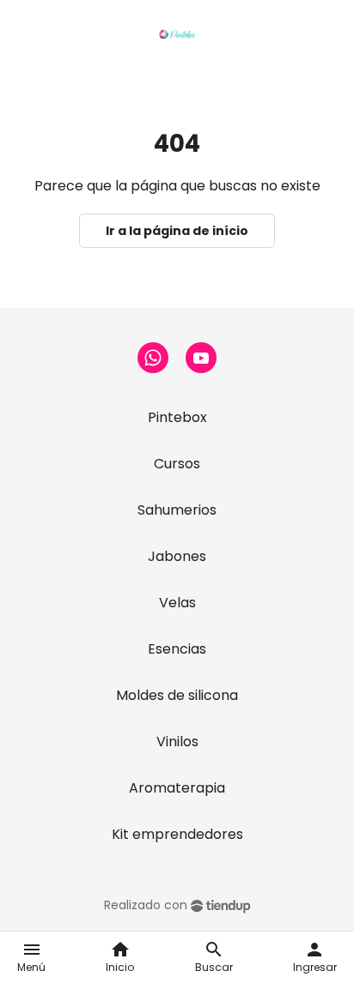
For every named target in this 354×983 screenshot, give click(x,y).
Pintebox (177, 417)
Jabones (177, 556)
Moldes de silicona (177, 695)
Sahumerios (177, 510)
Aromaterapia (177, 788)
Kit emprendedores (177, 834)
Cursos (177, 463)
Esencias (177, 649)
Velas (177, 602)
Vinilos (177, 741)
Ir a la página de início (177, 230)
